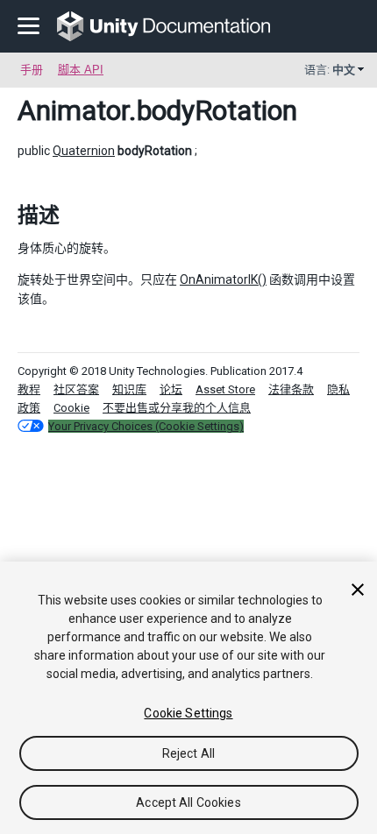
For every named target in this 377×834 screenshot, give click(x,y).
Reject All (188, 753)
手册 (31, 69)
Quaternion (84, 151)
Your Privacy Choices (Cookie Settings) (146, 426)
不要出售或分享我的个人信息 (177, 407)
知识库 (129, 389)
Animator (73, 110)
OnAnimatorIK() (223, 279)
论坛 (171, 389)
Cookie (71, 407)
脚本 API (80, 69)
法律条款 (291, 389)
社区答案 (76, 389)
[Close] (357, 589)
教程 (29, 389)
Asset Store (225, 389)
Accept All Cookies (188, 802)
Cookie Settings (188, 713)
